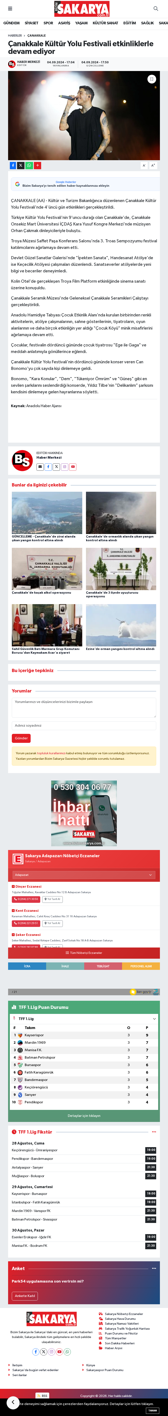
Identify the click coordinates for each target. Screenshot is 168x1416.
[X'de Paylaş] (20, 165)
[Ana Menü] (10, 9)
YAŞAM (81, 23)
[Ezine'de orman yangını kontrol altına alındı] (121, 625)
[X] (43, 1352)
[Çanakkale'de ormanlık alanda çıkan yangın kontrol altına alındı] (121, 513)
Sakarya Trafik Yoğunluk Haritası (127, 1328)
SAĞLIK (147, 23)
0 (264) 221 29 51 (28, 923)
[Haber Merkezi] (22, 460)
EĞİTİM (129, 23)
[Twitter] (56, 467)
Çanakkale (36, 35)
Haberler (15, 35)
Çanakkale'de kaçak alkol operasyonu (41, 592)
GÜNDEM (11, 23)
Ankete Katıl (25, 1296)
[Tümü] (154, 1268)
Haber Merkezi (49, 457)
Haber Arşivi (113, 1348)
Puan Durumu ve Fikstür (121, 1333)
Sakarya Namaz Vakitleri (122, 1323)
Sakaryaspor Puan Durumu (104, 1370)
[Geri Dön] (13, 1402)
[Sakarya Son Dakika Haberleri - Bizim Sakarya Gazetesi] (82, 8)
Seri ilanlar (19, 1375)
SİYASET (31, 23)
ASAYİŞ (64, 23)
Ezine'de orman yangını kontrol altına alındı (120, 649)
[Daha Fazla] (37, 165)
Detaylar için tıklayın (84, 1116)
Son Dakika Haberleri (120, 1343)
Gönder (21, 738)
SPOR (48, 23)
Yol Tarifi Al (53, 899)
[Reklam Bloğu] (84, 813)
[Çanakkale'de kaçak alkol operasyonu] (47, 569)
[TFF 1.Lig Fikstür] (154, 1132)
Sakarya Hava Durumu (120, 1318)
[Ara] (156, 9)
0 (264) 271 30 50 (28, 899)
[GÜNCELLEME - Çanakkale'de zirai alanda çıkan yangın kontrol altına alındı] (47, 513)
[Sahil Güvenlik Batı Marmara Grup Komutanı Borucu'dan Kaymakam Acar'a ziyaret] (47, 625)
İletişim (17, 1365)
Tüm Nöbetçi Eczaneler (86, 953)
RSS (44, 1396)
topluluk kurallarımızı (51, 753)
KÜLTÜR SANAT (105, 23)
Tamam (152, 1410)
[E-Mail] (40, 467)
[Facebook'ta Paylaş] (13, 165)
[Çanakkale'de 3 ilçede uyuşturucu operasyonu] (121, 569)
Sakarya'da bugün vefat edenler (35, 1370)
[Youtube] (72, 467)
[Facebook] (48, 467)
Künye (90, 1365)
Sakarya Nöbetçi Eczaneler (124, 1314)
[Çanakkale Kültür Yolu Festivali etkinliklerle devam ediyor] (84, 115)
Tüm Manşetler (115, 1338)
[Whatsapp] (67, 1352)
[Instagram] (64, 467)
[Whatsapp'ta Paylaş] (29, 165)
